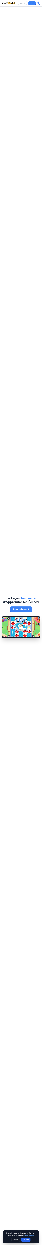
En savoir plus (29, 1235)
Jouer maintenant (21, 609)
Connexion (22, 3)
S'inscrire (32, 3)
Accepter (26, 1240)
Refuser (15, 1240)
